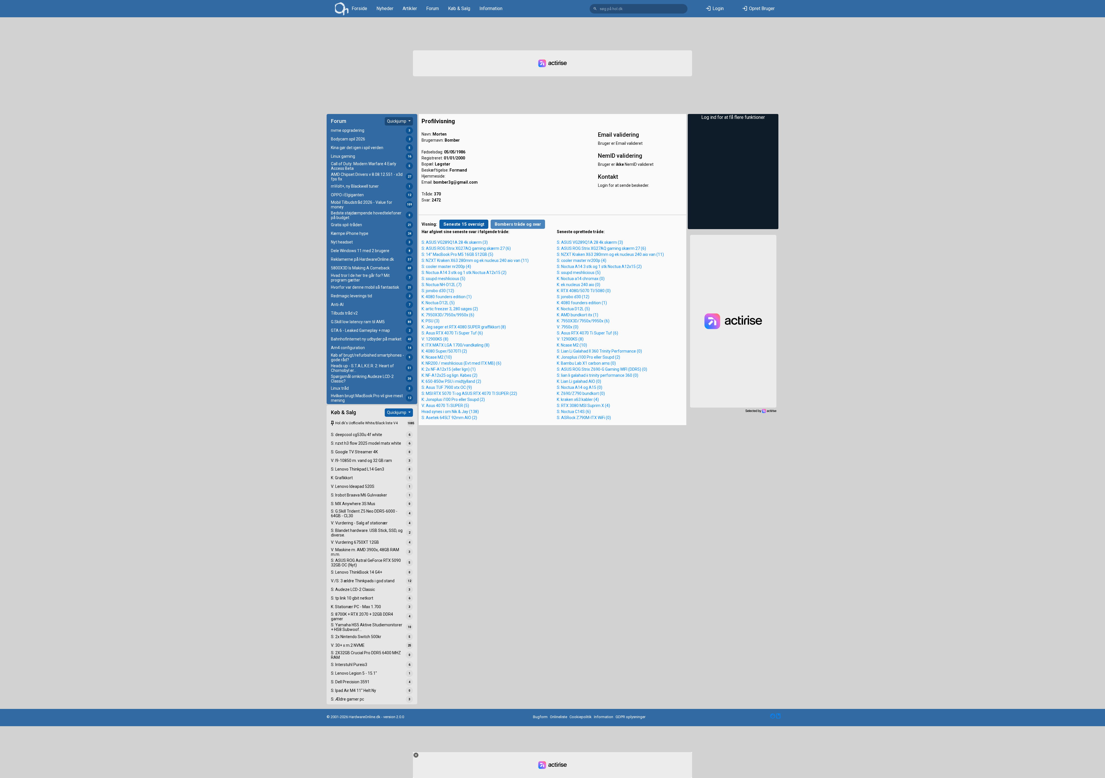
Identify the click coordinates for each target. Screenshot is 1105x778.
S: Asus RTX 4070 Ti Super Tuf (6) (452, 333)
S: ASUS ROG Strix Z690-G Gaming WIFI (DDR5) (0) (602, 369)
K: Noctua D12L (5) (438, 302)
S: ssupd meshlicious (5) (443, 278)
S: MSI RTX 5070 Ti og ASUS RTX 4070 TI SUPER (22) (469, 393)
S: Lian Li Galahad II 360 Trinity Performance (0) (599, 351)
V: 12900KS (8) (435, 339)
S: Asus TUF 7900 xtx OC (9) (447, 387)
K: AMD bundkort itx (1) (577, 315)
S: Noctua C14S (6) (574, 411)
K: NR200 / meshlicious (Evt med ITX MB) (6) (461, 363)
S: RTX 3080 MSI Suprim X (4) (583, 405)
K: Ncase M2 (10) (437, 357)
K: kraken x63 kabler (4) (578, 399)
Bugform (540, 717)
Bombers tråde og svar (518, 224)
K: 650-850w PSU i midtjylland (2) (451, 381)
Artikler (410, 8)
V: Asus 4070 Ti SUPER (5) (445, 405)
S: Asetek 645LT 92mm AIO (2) (449, 417)
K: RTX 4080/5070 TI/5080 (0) (584, 290)
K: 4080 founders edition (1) (447, 296)
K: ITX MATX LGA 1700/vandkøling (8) (455, 345)
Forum (432, 8)
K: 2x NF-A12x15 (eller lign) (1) (449, 369)
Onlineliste (558, 717)
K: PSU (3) (430, 321)
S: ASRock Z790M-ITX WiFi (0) (584, 417)
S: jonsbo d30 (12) (438, 290)
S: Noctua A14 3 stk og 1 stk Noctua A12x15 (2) (464, 272)
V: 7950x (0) (567, 327)
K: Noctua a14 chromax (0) (581, 278)
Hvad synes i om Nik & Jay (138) (450, 411)
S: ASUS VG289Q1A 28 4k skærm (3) (455, 242)
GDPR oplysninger (630, 717)
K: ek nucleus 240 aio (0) (578, 284)
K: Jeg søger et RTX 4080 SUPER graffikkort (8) (464, 327)
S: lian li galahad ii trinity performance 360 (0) (597, 375)
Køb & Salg (459, 8)
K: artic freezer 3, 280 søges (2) (450, 309)
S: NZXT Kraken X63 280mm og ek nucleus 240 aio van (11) (475, 260)
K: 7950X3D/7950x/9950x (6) (448, 315)
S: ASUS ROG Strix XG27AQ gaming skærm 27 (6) (466, 248)
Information (490, 8)
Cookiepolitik (580, 717)
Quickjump (397, 121)
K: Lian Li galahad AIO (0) (579, 381)
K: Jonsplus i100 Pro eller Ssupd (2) (453, 399)
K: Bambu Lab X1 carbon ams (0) (586, 363)
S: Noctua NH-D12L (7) (442, 284)
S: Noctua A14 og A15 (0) (579, 387)
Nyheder (384, 8)
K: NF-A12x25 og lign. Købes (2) (449, 375)
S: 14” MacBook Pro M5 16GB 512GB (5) (457, 254)
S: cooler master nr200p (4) (446, 266)
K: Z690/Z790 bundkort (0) (581, 393)
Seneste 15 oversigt (463, 224)
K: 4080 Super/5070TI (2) (444, 351)
